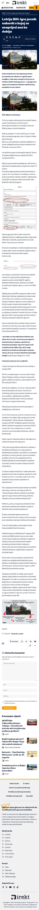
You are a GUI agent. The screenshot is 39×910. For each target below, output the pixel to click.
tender (21, 634)
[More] (7, 40)
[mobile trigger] (3, 3)
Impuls (17, 115)
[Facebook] (3, 887)
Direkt (9, 45)
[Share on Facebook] (7, 37)
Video (31, 742)
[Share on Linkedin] (16, 37)
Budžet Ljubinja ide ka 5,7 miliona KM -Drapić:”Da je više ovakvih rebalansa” (13, 741)
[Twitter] (6, 887)
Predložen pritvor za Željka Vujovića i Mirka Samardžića (13, 768)
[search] (29, 3)
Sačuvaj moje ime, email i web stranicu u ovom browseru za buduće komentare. (20, 702)
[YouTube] (10, 887)
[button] (36, 7)
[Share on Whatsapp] (13, 37)
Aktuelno (16, 45)
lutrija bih (14, 634)
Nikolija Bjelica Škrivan (12, 747)
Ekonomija (30, 45)
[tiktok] (17, 887)
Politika (32, 723)
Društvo (23, 45)
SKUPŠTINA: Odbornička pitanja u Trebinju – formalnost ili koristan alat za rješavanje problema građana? (13, 725)
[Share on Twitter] (10, 37)
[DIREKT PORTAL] (19, 3)
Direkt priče (33, 718)
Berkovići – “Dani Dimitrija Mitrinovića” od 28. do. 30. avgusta (13, 754)
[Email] (35, 641)
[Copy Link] (19, 37)
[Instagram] (14, 887)
